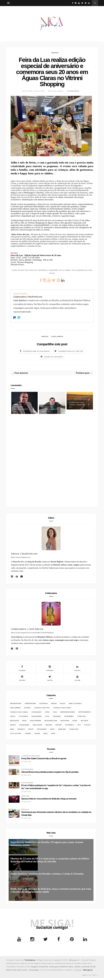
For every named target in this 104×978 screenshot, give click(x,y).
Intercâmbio (69, 716)
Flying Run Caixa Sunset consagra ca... (49, 404)
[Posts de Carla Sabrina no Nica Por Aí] (17, 649)
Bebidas (54, 703)
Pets (79, 725)
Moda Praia (64, 720)
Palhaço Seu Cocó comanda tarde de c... (21, 409)
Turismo (28, 733)
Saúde (52, 729)
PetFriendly (69, 725)
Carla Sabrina (20, 293)
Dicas (55, 712)
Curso (47, 712)
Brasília (55, 52)
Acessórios (43, 703)
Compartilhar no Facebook (36, 351)
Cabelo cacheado (75, 703)
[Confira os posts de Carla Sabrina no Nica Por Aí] (51, 614)
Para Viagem (37, 725)
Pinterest (22, 680)
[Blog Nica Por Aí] (17, 576)
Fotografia (23, 716)
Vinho (45, 733)
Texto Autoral (15, 733)
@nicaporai (87, 970)
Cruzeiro (27, 708)
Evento (12, 716)
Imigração (57, 716)
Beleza (62, 703)
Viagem (37, 733)
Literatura (81, 716)
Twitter (50, 680)
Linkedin (77, 670)
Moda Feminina (35, 720)
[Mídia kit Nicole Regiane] (21, 576)
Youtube (77, 680)
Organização (24, 725)
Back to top (89, 975)
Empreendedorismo (67, 712)
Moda (24, 720)
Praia (12, 729)
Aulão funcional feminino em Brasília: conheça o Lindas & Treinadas (47, 874)
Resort (31, 729)
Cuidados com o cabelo (19, 712)
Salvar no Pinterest (54, 357)
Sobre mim (62, 729)
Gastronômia (36, 716)
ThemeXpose (29, 960)
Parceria (48, 725)
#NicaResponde (15, 703)
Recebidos (21, 729)
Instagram (49, 670)
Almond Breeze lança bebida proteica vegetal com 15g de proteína (50, 772)
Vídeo (53, 733)
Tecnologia (73, 729)
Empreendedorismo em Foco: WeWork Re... (77, 413)
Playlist (87, 725)
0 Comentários (73, 91)
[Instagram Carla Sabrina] (12, 649)
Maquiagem (14, 720)
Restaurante (42, 729)
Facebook (22, 670)
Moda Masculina (51, 720)
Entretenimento (84, 712)
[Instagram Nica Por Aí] (12, 576)
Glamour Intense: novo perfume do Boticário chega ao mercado (48, 799)
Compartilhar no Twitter (70, 351)
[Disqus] (52, 461)
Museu (75, 720)
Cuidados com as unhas (62, 708)
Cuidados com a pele (42, 708)
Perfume (58, 725)
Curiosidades (36, 712)
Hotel (47, 716)
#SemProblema (30, 703)
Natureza (84, 720)
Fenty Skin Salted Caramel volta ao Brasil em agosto (43, 758)
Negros (13, 725)
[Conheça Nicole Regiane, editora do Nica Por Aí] (51, 538)
